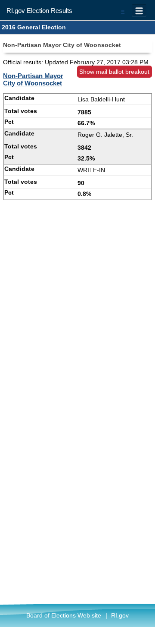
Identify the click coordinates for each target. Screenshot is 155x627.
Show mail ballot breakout (114, 71)
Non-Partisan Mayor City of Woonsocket (33, 79)
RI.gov (120, 615)
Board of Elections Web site (63, 615)
